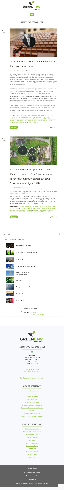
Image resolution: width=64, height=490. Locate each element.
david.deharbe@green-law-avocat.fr (32, 378)
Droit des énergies (32, 394)
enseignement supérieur (17, 119)
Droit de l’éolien (32, 399)
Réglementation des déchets (32, 413)
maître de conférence (29, 120)
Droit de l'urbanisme (32, 396)
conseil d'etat (31, 117)
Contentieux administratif (32, 434)
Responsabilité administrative (32, 432)
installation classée (47, 210)
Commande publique (32, 446)
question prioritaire (27, 212)
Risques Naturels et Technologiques (32, 416)
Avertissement (32, 479)
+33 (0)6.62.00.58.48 (35, 312)
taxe (45, 212)
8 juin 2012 (25, 208)
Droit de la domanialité (32, 443)
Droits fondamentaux (32, 454)
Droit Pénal (32, 457)
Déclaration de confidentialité (32, 472)
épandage (12, 210)
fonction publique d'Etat (40, 119)
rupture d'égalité (33, 122)
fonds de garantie (27, 210)
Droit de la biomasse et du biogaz (32, 405)
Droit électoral (32, 449)
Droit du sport (32, 440)
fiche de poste (29, 119)
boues (34, 208)
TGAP (48, 212)
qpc (20, 212)
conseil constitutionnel (43, 208)
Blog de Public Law (23, 115)
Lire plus (13, 127)
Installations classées (35, 207)
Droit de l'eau (22, 207)
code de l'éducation (21, 117)
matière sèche (14, 212)
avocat (30, 208)
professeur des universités (44, 120)
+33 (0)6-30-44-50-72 (32, 370)
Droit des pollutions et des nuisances (32, 408)
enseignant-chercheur (42, 117)
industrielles (37, 210)
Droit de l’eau (32, 411)
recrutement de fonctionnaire (18, 122)
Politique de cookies (32, 476)
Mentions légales (32, 468)
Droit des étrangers (32, 451)
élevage (52, 208)
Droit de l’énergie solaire (32, 402)
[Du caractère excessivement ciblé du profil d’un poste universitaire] (33, 42)
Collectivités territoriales (32, 429)
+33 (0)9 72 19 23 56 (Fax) (37, 314)
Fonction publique (37, 115)
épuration (19, 210)
